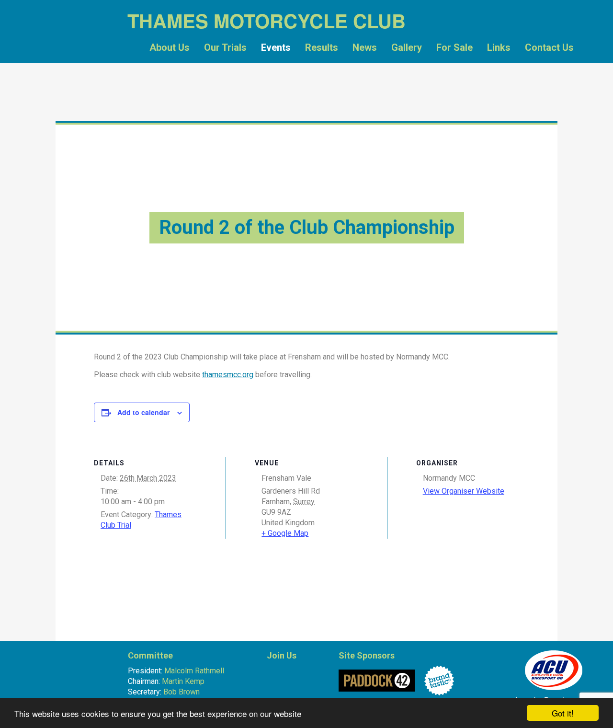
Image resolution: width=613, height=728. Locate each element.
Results (321, 47)
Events (276, 47)
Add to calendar (143, 412)
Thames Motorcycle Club (79, 50)
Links (499, 47)
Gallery (406, 47)
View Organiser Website (463, 491)
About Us (169, 47)
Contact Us (549, 47)
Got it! (563, 713)
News (364, 47)
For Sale (454, 47)
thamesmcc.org (227, 374)
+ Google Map (284, 533)
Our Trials (225, 47)
